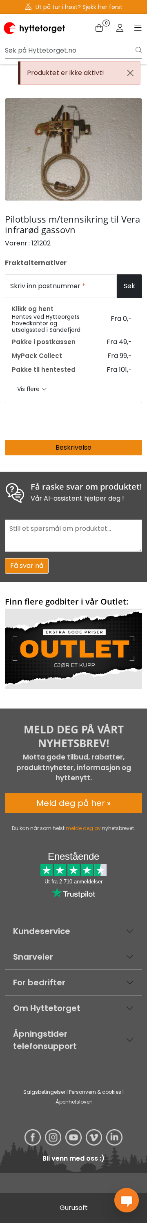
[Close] (130, 73)
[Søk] (139, 50)
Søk (129, 286)
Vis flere (29, 389)
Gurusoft (74, 1207)
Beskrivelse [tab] (73, 447)
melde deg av (83, 828)
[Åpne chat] (126, 1200)
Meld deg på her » (73, 803)
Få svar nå (26, 565)
